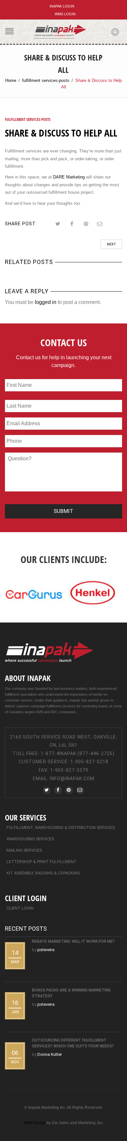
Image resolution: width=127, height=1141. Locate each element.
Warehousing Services (30, 838)
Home (10, 80)
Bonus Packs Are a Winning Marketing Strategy (71, 993)
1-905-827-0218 (89, 761)
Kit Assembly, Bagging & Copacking (43, 873)
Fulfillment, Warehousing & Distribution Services (61, 827)
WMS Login (65, 14)
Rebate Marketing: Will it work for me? (73, 941)
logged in (45, 302)
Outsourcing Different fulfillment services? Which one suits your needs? (73, 1043)
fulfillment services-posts (45, 80)
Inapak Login (61, 6)
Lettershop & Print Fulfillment (42, 861)
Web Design (35, 1123)
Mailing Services (24, 850)
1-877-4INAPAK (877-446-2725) (78, 753)
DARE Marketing (69, 177)
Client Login (20, 908)
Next (111, 244)
